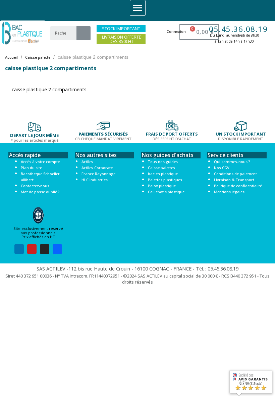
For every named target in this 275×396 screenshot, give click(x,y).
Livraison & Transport (234, 179)
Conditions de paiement (235, 173)
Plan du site (31, 167)
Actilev (87, 161)
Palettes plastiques (165, 179)
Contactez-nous (35, 185)
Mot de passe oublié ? (40, 191)
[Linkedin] (19, 249)
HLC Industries (94, 179)
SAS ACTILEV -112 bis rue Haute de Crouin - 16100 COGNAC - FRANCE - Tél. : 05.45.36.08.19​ (137, 268)
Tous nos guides (163, 161)
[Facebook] (57, 249)
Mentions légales (229, 191)
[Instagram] (44, 249)
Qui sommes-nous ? (232, 161)
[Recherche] (83, 33)
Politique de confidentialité (238, 185)
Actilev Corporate (97, 167)
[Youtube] (32, 249)
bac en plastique (163, 173)
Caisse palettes (161, 167)
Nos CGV (221, 167)
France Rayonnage (98, 173)
